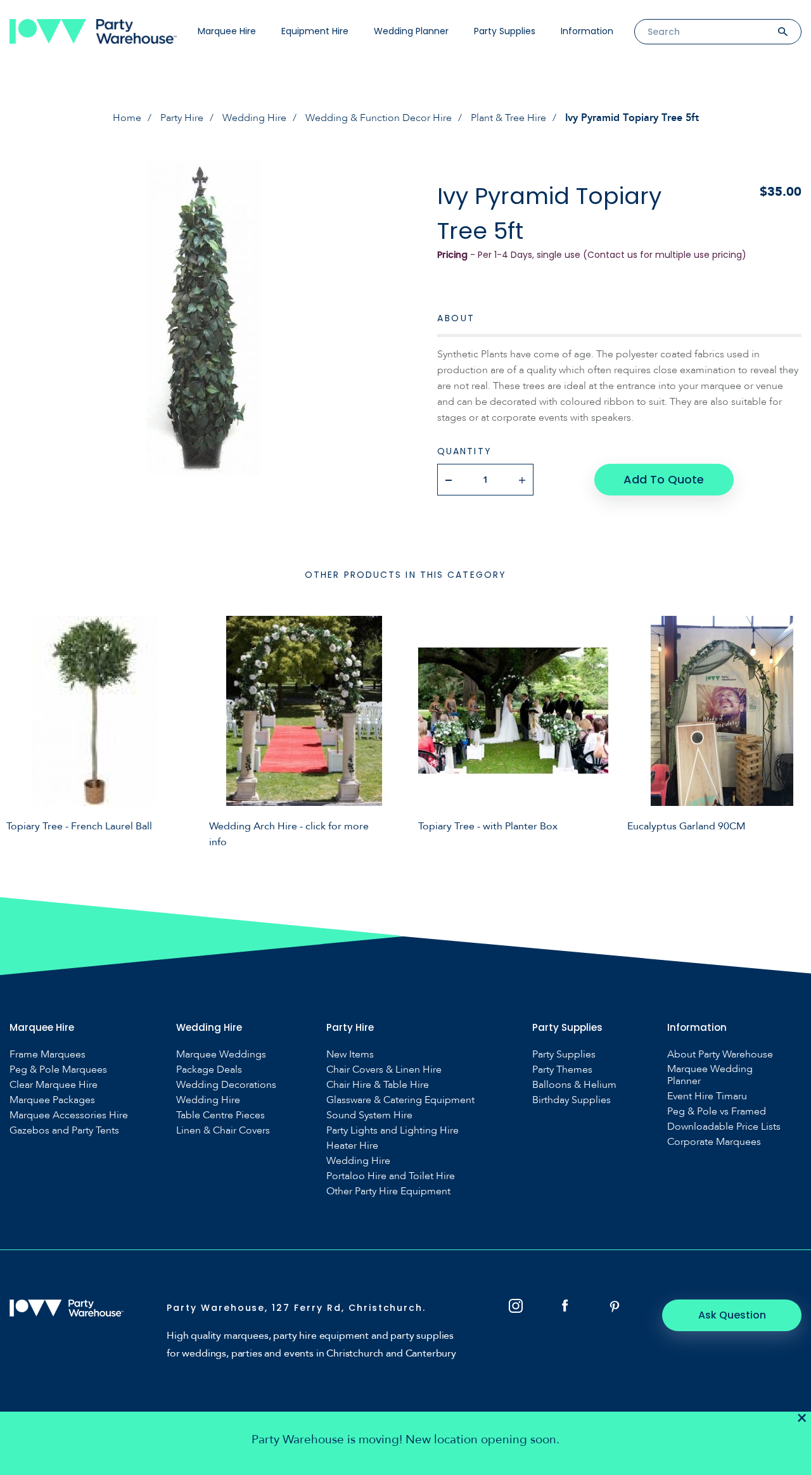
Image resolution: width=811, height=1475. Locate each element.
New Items (350, 1055)
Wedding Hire (254, 118)
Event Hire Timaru (707, 1096)
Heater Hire (352, 1146)
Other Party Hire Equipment (388, 1191)
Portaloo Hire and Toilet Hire (390, 1176)
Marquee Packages (52, 1100)
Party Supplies (504, 31)
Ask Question (732, 1315)
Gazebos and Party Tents (64, 1131)
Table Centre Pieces (220, 1115)
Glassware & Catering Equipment (400, 1100)
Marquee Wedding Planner (710, 1075)
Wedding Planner (411, 31)
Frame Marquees (48, 1055)
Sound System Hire (369, 1115)
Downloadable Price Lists (724, 1127)
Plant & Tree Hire (508, 118)
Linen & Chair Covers (223, 1131)
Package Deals (209, 1070)
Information (587, 31)
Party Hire (181, 118)
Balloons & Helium (574, 1085)
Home (127, 118)
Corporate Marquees (714, 1142)
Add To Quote (663, 479)
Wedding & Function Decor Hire (378, 118)
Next (792, 730)
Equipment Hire (314, 31)
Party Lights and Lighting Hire (392, 1131)
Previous (19, 730)
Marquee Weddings (221, 1055)
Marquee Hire (227, 31)
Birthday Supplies (571, 1100)
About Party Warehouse (720, 1055)
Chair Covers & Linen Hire (384, 1070)
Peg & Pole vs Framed (716, 1112)
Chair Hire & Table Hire (377, 1085)
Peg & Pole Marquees (58, 1070)
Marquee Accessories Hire (69, 1115)
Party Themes (562, 1070)
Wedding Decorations (226, 1085)
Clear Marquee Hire (54, 1085)
